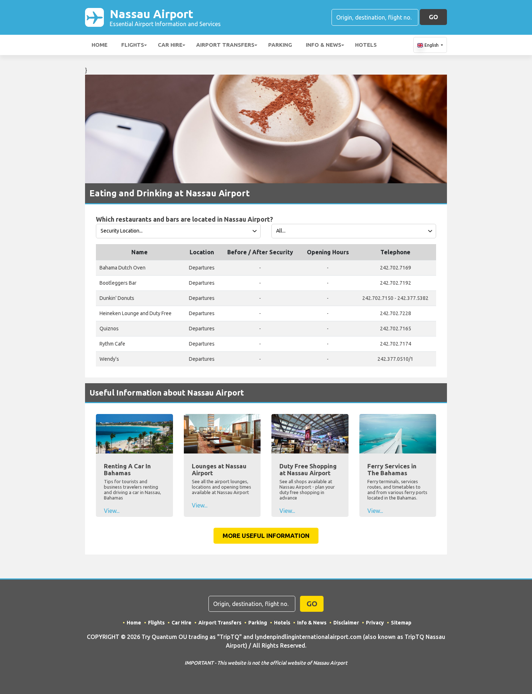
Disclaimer (346, 623)
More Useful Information (266, 535)
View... (111, 510)
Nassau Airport (165, 17)
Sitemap (401, 623)
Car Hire (170, 45)
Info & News (323, 45)
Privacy (375, 623)
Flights (132, 45)
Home (99, 45)
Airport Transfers (225, 45)
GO (433, 16)
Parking (280, 45)
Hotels (366, 45)
